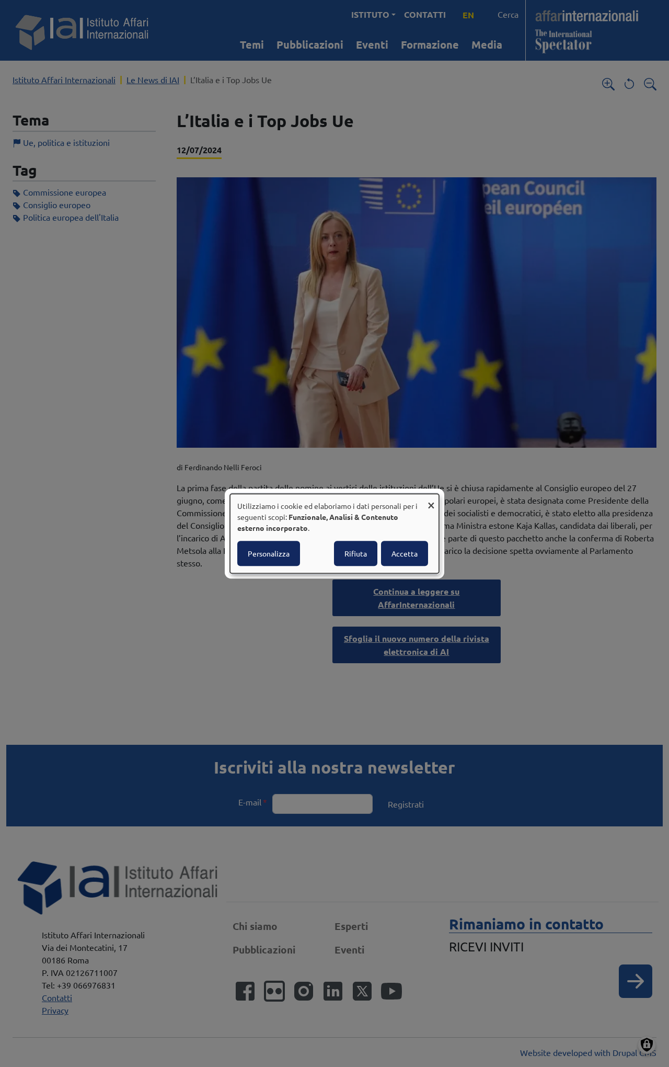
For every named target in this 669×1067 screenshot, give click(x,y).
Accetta (404, 553)
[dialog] (334, 533)
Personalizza (269, 553)
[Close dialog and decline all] (431, 500)
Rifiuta (355, 553)
